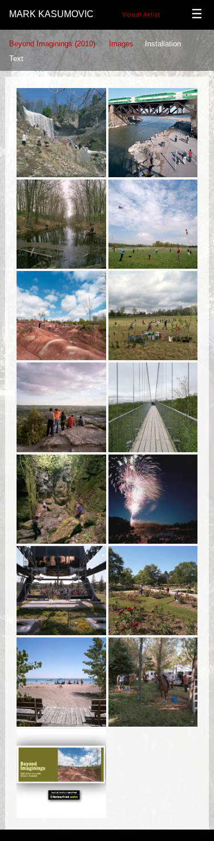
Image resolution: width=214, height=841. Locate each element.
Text (16, 58)
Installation (163, 43)
